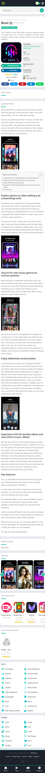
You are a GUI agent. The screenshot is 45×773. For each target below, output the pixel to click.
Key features (8, 189)
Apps (8, 20)
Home (3, 20)
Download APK (13, 66)
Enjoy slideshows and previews (14, 183)
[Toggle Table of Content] (39, 175)
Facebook (5, 84)
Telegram (31, 84)
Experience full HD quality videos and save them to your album (22, 186)
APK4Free (34, 753)
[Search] (42, 10)
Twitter (14, 84)
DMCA (30, 756)
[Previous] (2, 574)
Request (36, 756)
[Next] (43, 574)
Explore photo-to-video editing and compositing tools (21, 178)
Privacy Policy (15, 756)
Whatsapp (40, 84)
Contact (24, 756)
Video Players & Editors (18, 20)
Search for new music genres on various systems (19, 180)
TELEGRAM (13, 70)
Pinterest (22, 84)
